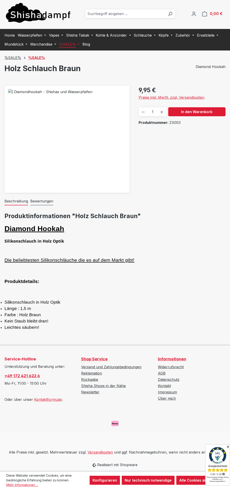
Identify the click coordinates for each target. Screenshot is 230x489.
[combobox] (125, 13)
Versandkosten (100, 452)
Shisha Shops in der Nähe (103, 386)
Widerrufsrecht (171, 367)
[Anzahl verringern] (143, 111)
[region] (67, 137)
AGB (162, 373)
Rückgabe (89, 379)
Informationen (172, 359)
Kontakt (164, 386)
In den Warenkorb (196, 112)
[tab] (16, 201)
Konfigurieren (105, 480)
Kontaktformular (48, 399)
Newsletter (90, 392)
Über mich (167, 398)
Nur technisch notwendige (148, 480)
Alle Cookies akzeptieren (201, 480)
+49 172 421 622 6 (22, 375)
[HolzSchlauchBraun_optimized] (67, 137)
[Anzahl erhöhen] (161, 111)
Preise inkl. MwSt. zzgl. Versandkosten (171, 97)
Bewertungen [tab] (41, 201)
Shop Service (94, 359)
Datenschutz (168, 379)
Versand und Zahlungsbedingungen (111, 367)
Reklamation (91, 373)
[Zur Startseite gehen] (38, 13)
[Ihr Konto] (193, 13)
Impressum (167, 392)
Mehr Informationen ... (22, 485)
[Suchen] (170, 13)
